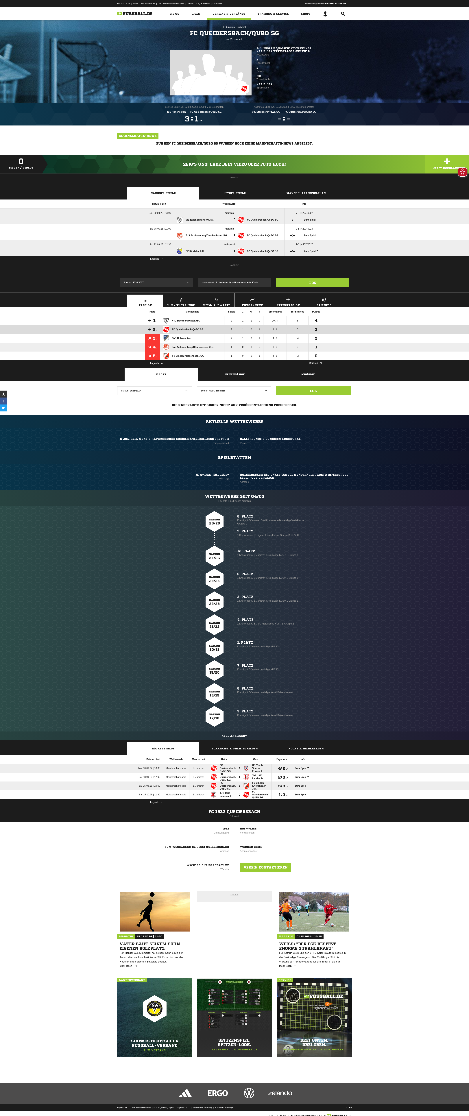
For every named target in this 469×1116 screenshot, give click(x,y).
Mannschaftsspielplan (306, 193)
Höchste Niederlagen (306, 748)
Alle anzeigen (233, 736)
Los (312, 282)
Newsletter (217, 4)
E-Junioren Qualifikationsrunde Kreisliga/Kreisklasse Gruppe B (283, 50)
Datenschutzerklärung (141, 1107)
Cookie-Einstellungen (224, 1107)
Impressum (122, 1107)
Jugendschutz (183, 1107)
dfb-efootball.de (148, 4)
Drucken (313, 363)
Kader (161, 374)
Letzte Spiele (235, 193)
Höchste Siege (163, 748)
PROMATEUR (123, 4)
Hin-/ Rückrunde (181, 305)
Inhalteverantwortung (202, 1107)
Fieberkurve (252, 305)
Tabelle (145, 305)
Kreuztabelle (288, 305)
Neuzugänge (235, 374)
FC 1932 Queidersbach (234, 812)
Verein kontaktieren (266, 867)
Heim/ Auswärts (216, 305)
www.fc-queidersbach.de (208, 865)
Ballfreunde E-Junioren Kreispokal (270, 439)
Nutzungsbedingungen (163, 1107)
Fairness (324, 305)
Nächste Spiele (163, 193)
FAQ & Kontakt (203, 4)
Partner (190, 4)
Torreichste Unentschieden (235, 748)
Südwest (241, 27)
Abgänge (308, 374)
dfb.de (135, 4)
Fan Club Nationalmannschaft (171, 4)
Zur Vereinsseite (234, 39)
